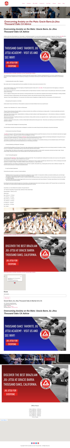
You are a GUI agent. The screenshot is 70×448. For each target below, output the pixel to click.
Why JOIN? (35, 3)
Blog (64, 3)
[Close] (21, 276)
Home (23, 3)
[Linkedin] (36, 443)
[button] (15, 283)
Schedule (29, 3)
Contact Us (42, 3)
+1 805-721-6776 (14, 307)
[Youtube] (38, 443)
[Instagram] (34, 443)
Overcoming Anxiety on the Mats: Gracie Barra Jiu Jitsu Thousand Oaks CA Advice (19, 73)
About (59, 3)
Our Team (48, 3)
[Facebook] (32, 443)
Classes (54, 3)
